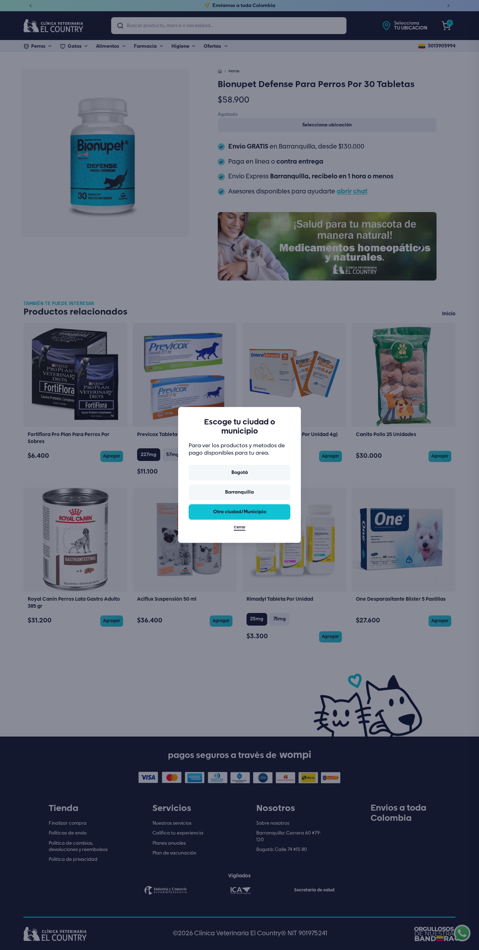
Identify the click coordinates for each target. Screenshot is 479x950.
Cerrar (239, 527)
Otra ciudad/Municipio (239, 511)
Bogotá (239, 472)
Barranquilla (239, 492)
